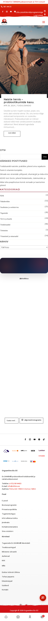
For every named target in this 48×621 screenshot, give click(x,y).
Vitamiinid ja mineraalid (9, 236)
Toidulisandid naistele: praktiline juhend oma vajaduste (23, 166)
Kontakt (5, 589)
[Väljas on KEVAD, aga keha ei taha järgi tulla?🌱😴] (24, 374)
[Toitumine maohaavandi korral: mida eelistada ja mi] (24, 348)
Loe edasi (12, 133)
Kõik (2, 195)
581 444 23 (7, 6)
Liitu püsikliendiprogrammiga (29, 12)
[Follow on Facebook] (3, 12)
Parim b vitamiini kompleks (11, 170)
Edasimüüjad (7, 581)
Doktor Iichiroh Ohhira (11, 572)
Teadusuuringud (9, 547)
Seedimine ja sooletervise (9, 207)
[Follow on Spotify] (15, 12)
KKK (3, 560)
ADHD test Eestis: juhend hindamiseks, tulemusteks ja (22, 178)
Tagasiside (4, 213)
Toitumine (4, 230)
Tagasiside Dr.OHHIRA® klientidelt (16, 543)
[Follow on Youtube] (11, 12)
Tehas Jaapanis (8, 576)
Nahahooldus (5, 201)
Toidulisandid (24, 105)
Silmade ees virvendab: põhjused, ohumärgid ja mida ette (24, 174)
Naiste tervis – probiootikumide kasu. (19, 101)
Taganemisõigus (8, 514)
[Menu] (6, 617)
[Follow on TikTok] (43, 439)
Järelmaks (6, 522)
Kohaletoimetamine (10, 527)
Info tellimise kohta (10, 518)
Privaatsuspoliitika (9, 509)
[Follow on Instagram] (7, 12)
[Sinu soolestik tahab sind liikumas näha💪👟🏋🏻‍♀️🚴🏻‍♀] (24, 297)
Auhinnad (6, 556)
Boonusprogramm (9, 505)
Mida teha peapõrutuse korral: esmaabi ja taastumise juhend (22, 183)
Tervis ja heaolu (6, 219)
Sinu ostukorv (7, 531)
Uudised (5, 585)
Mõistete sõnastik (9, 552)
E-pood (5, 500)
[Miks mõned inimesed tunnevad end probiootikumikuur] (24, 399)
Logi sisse (38, 15)
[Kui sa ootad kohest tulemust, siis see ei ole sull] (24, 322)
